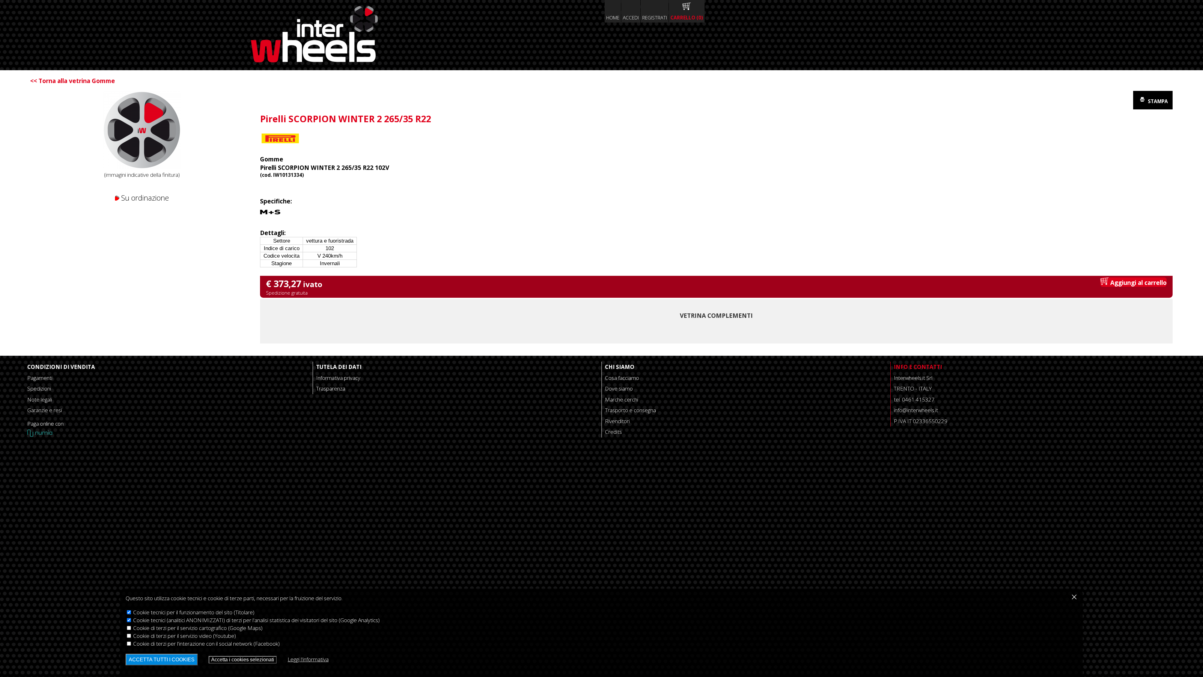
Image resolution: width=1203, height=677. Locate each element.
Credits (613, 431)
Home (612, 17)
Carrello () (686, 17)
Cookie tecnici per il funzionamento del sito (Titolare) (193, 612)
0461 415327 (918, 399)
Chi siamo (619, 366)
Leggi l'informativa (308, 659)
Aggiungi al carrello (1138, 282)
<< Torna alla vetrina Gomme (72, 80)
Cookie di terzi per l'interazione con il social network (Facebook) (206, 643)
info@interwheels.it (916, 410)
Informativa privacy (338, 377)
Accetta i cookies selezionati (242, 659)
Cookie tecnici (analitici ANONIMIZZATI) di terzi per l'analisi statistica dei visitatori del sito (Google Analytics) (256, 620)
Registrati (654, 17)
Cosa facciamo (622, 377)
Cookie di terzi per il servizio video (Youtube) (184, 635)
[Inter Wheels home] (314, 60)
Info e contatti (918, 366)
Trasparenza (330, 388)
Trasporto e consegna (630, 410)
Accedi (631, 17)
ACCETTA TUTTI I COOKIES (162, 659)
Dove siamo (619, 388)
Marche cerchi (621, 399)
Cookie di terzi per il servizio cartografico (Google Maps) (197, 628)
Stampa (1157, 101)
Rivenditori (617, 421)
